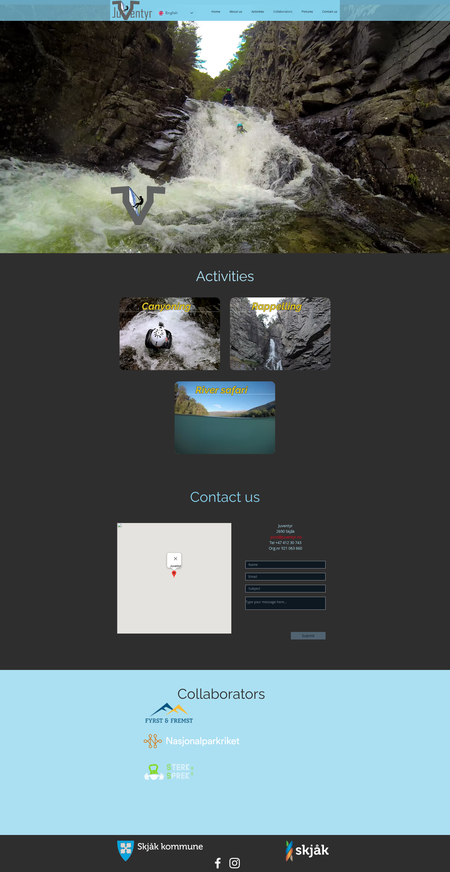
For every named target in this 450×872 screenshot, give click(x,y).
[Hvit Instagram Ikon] (235, 863)
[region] (170, 334)
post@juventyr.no (286, 537)
